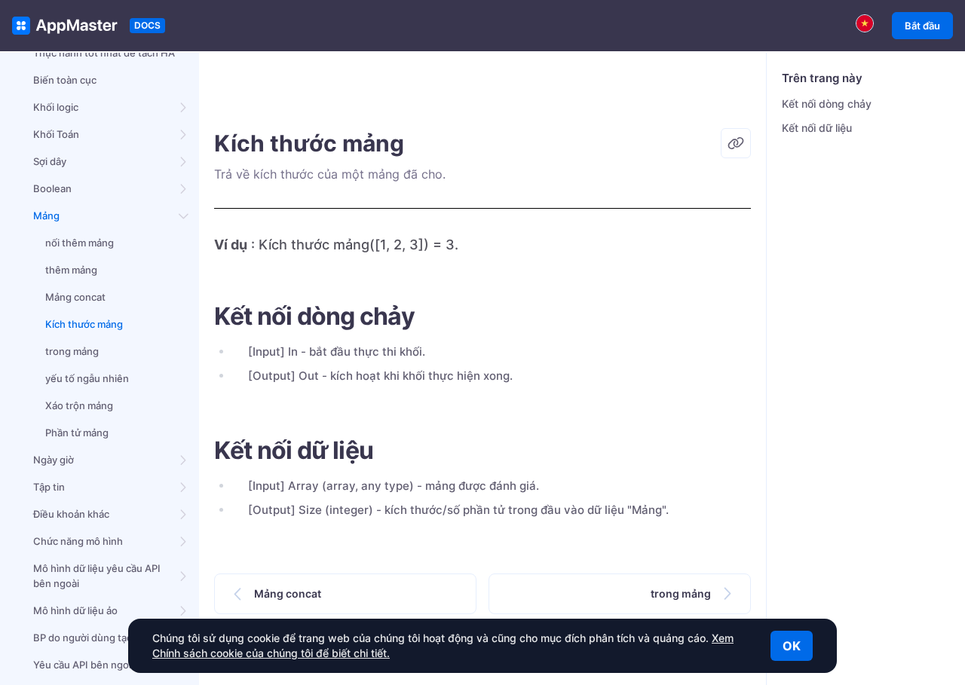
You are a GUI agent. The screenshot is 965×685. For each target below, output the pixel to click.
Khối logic (55, 107)
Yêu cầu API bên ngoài (84, 665)
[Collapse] (184, 215)
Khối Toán (56, 134)
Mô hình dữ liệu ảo (75, 610)
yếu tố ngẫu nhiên (87, 378)
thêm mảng (71, 270)
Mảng (46, 215)
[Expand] (184, 107)
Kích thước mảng (84, 324)
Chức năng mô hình (78, 541)
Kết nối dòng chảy (827, 103)
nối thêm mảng (79, 243)
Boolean (52, 188)
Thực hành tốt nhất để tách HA (104, 53)
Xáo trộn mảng (79, 405)
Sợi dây (49, 161)
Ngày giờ (53, 460)
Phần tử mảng (77, 433)
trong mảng (72, 351)
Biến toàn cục (64, 80)
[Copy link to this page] (736, 143)
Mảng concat (75, 297)
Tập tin (49, 487)
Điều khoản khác (71, 514)
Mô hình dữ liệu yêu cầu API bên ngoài (97, 575)
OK (792, 645)
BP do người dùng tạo (83, 637)
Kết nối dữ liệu (817, 127)
